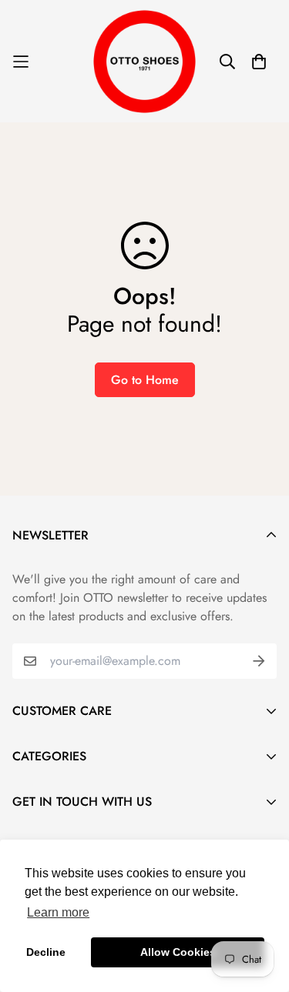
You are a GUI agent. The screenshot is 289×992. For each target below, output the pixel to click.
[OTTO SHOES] (145, 61)
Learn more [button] (58, 912)
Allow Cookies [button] (178, 952)
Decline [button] (46, 952)
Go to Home (145, 380)
